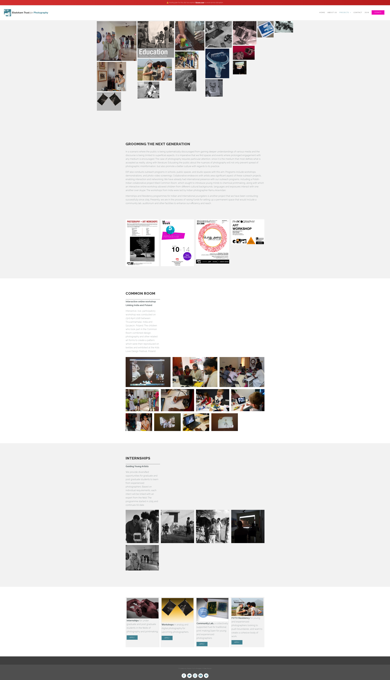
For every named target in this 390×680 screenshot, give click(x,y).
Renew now (200, 2)
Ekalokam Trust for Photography (194, 668)
